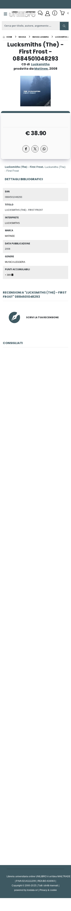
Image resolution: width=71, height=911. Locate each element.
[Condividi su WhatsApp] (44, 148)
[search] (64, 26)
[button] (64, 13)
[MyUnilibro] (47, 13)
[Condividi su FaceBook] (26, 148)
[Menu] (5, 14)
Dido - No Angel (35, 568)
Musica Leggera (15, 261)
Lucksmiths (40, 64)
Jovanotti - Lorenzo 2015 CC (35, 822)
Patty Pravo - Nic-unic (35, 399)
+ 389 (8, 274)
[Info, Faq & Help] (54, 13)
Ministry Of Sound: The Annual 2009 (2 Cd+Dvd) (36, 737)
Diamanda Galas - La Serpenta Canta (35, 483)
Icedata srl (32, 890)
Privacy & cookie (48, 890)
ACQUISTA (37, 426)
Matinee (10, 235)
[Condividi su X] (35, 148)
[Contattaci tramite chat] (40, 13)
